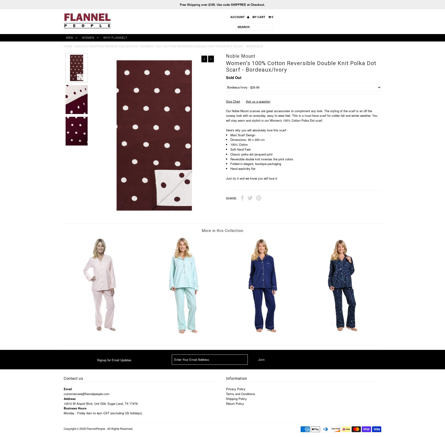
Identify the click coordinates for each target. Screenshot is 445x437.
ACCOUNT (237, 17)
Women (88, 37)
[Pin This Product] (258, 198)
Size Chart (233, 101)
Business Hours (75, 408)
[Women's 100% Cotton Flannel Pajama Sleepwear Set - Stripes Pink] (103, 331)
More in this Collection (222, 230)
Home (68, 46)
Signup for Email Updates (114, 360)
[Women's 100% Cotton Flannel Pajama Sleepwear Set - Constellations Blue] (341, 333)
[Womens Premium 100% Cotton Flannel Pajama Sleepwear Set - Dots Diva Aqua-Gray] (182, 333)
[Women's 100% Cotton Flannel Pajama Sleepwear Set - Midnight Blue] (262, 333)
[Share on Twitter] (250, 198)
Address (70, 398)
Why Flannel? (115, 37)
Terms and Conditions (240, 394)
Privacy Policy (235, 389)
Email (68, 389)
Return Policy (235, 403)
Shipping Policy (236, 398)
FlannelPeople (96, 429)
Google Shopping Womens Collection (106, 46)
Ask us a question (258, 101)
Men (69, 37)
